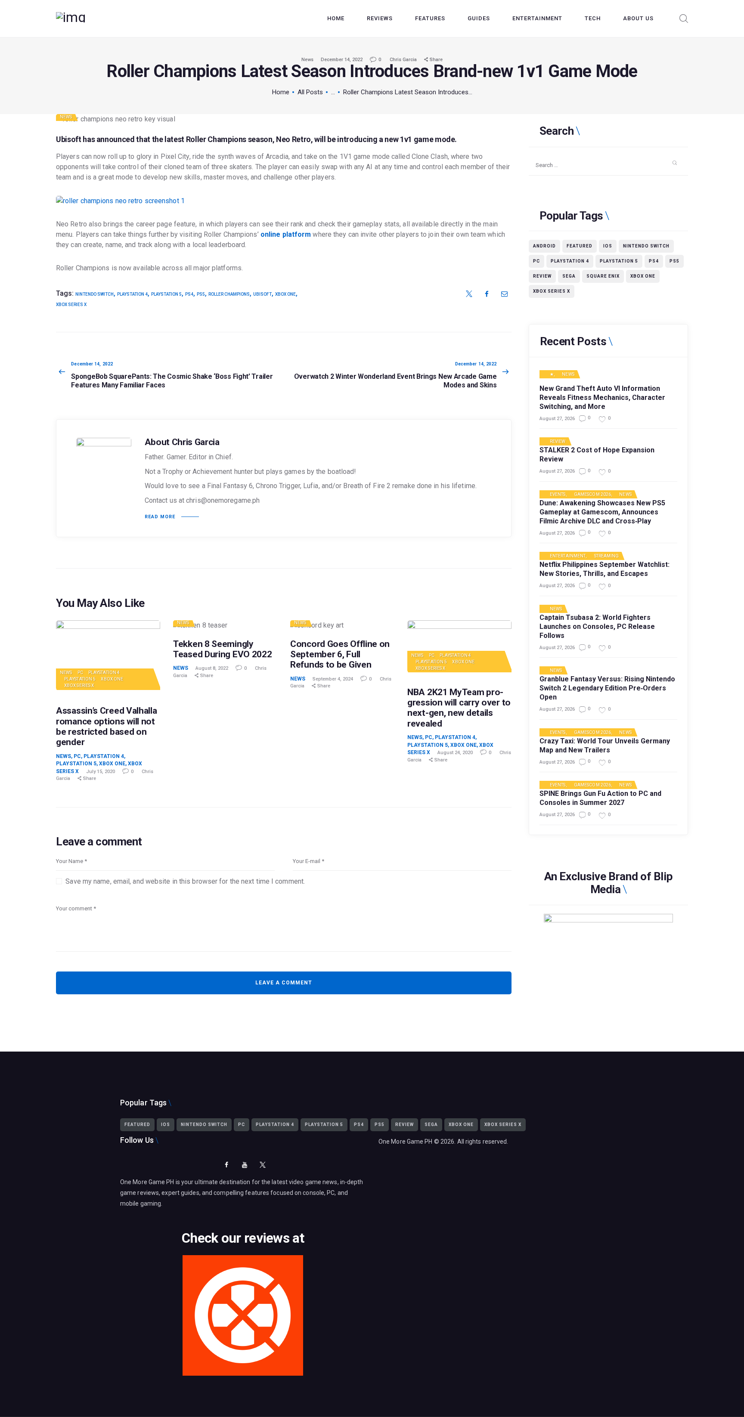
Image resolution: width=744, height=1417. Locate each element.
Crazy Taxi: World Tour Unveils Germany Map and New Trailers (604, 745)
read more (160, 516)
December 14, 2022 (342, 59)
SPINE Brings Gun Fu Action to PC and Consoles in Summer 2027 (600, 798)
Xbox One (285, 294)
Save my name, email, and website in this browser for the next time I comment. (185, 881)
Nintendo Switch (94, 294)
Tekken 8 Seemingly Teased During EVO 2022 (222, 649)
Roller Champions (229, 294)
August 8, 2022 (211, 668)
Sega (569, 276)
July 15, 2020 (100, 771)
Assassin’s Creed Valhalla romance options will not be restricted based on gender (106, 726)
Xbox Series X (71, 304)
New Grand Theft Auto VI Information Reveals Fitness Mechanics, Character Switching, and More (602, 397)
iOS (607, 246)
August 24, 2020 (455, 752)
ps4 (189, 294)
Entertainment (568, 556)
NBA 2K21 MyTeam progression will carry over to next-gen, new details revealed (459, 707)
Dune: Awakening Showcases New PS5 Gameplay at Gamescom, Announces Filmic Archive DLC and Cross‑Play (602, 512)
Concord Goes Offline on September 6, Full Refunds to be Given (340, 654)
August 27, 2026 (557, 418)
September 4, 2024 (333, 679)
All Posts (310, 92)
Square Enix (603, 276)
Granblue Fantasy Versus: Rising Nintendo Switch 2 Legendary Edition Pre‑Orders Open (607, 688)
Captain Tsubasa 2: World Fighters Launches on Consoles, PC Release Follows (597, 626)
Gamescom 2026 (592, 494)
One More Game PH (405, 1141)
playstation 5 (166, 294)
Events (558, 494)
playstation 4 (132, 294)
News (307, 59)
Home (280, 92)
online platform (285, 234)
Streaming (606, 556)
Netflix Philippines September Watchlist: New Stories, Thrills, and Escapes (604, 569)
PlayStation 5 (80, 679)
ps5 (201, 294)
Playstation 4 (104, 672)
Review (542, 276)
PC (80, 672)
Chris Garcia (404, 59)
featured (579, 246)
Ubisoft (262, 294)
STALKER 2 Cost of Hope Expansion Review (596, 454)
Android (544, 246)
